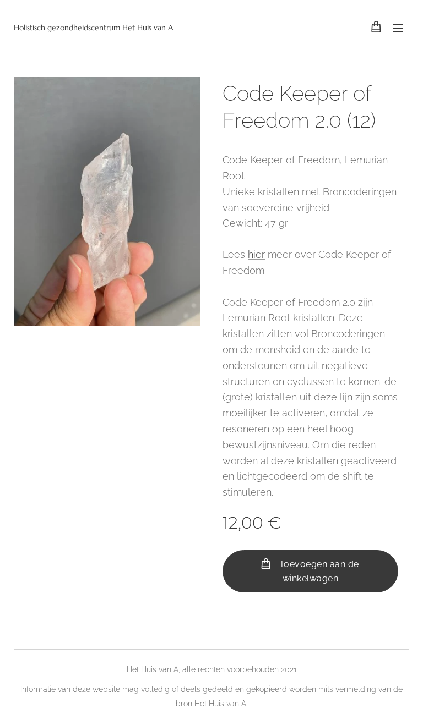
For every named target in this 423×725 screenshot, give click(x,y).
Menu (398, 28)
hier (256, 254)
